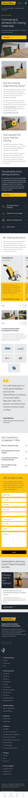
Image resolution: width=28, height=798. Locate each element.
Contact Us (6, 761)
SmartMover (6, 673)
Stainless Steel (7, 692)
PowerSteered (7, 687)
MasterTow (6, 679)
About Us (5, 755)
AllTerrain (5, 684)
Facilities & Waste (7, 742)
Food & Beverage (7, 745)
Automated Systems (8, 698)
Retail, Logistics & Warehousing (11, 740)
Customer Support (8, 768)
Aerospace (6, 729)
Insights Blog (6, 721)
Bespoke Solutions (8, 700)
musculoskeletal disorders (10, 112)
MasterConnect (7, 774)
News (4, 758)
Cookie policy (4, 791)
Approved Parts (7, 771)
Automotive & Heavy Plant (10, 732)
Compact (5, 660)
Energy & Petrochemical (9, 737)
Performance (6, 663)
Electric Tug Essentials (9, 708)
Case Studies (6, 718)
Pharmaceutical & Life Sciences (11, 734)
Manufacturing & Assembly (10, 748)
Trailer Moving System (9, 690)
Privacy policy (12, 791)
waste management (10, 106)
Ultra (4, 666)
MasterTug (6, 676)
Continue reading (7, 607)
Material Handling (7, 711)
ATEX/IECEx (6, 695)
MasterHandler (7, 681)
